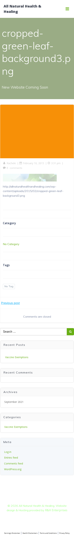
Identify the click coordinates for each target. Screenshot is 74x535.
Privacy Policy (64, 533)
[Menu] (67, 9)
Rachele (11, 163)
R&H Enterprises (56, 510)
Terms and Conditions (48, 533)
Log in (7, 452)
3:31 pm (56, 163)
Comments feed (13, 463)
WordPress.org (12, 469)
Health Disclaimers (30, 533)
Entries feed (11, 457)
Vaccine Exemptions (16, 357)
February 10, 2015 (33, 163)
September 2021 (14, 402)
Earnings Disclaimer (12, 533)
